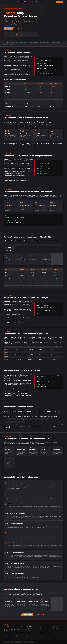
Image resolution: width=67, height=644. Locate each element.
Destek (37, 1)
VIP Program (53, 42)
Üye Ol (41, 628)
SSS (40, 1)
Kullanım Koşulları (56, 633)
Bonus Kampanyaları (43, 630)
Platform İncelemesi (14, 42)
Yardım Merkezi (55, 628)
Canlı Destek (55, 626)
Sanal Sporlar (29, 633)
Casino (21, 1)
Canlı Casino (29, 42)
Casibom (7, 2)
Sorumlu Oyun (55, 635)
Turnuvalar (29, 635)
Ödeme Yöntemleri (42, 42)
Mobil (30, 1)
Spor (18, 1)
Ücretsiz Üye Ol (19, 28)
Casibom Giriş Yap (8, 28)
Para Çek (41, 635)
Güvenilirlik (6, 44)
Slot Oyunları (29, 630)
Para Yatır (41, 633)
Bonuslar (25, 1)
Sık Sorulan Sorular (56, 630)
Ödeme (33, 1)
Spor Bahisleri (23, 42)
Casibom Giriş (42, 626)
